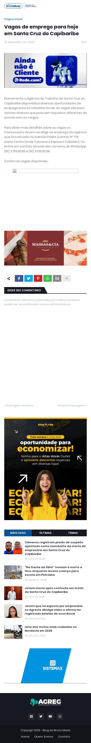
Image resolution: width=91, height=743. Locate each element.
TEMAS (73, 533)
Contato (64, 737)
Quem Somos (43, 737)
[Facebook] (19, 278)
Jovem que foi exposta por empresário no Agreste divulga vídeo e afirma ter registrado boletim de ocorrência (54, 610)
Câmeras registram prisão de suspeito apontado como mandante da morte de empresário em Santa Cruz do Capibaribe (55, 548)
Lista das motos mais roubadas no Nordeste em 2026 (51, 629)
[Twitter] (28, 278)
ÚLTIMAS (45, 533)
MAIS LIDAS (18, 533)
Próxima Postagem (71, 405)
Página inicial (13, 19)
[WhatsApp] (47, 278)
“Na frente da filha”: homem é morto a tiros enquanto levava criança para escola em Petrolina (53, 571)
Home (25, 737)
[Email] (57, 278)
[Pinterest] (38, 278)
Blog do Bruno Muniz (56, 730)
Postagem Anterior (19, 405)
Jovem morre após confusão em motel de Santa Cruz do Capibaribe (54, 590)
